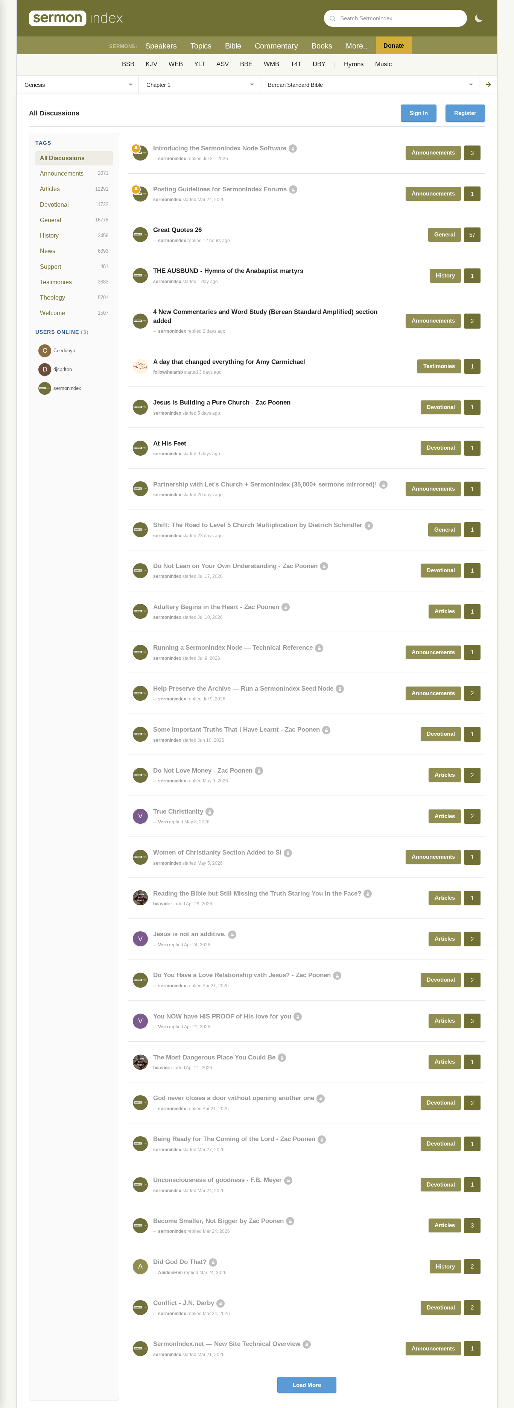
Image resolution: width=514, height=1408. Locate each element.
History (74, 235)
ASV (222, 64)
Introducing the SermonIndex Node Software (219, 148)
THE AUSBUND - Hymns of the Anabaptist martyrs (228, 270)
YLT (199, 64)
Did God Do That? (180, 1262)
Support (74, 266)
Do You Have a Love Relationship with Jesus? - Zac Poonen (242, 975)
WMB (271, 64)
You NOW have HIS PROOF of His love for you (222, 1016)
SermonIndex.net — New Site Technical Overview (226, 1343)
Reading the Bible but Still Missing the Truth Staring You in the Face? (257, 893)
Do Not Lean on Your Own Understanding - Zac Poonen (235, 566)
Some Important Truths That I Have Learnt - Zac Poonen (236, 729)
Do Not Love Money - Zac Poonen (202, 770)
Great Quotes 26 (177, 229)
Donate (393, 45)
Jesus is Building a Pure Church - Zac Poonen (221, 402)
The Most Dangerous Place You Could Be (214, 1057)
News (74, 250)
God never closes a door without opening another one (233, 1098)
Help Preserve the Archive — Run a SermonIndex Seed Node (243, 688)
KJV (151, 64)
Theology (74, 297)
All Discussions (62, 158)
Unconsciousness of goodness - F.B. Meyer (217, 1180)
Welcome (74, 312)
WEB (176, 64)
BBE (246, 64)
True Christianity (178, 811)
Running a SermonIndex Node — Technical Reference (233, 647)
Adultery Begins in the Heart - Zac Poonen (216, 607)
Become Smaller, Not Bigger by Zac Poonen (218, 1221)
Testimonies (74, 282)
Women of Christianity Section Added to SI (217, 852)
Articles (74, 188)
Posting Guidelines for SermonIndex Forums (220, 189)
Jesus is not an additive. (189, 934)
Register (465, 113)
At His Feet (169, 443)
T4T (295, 64)
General (74, 220)
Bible (233, 46)
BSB (128, 64)
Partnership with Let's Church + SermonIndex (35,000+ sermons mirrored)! (265, 484)
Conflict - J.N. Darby (183, 1302)
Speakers (161, 46)
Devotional (74, 204)
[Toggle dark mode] (478, 18)
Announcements (74, 173)
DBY (319, 64)
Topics (200, 46)
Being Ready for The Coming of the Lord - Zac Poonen (234, 1139)
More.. (357, 46)
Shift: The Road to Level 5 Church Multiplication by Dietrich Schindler (257, 525)
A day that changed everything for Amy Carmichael (229, 361)
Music (383, 64)
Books (322, 46)
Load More (307, 1385)
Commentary (276, 46)
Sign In (418, 113)
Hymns (354, 64)
